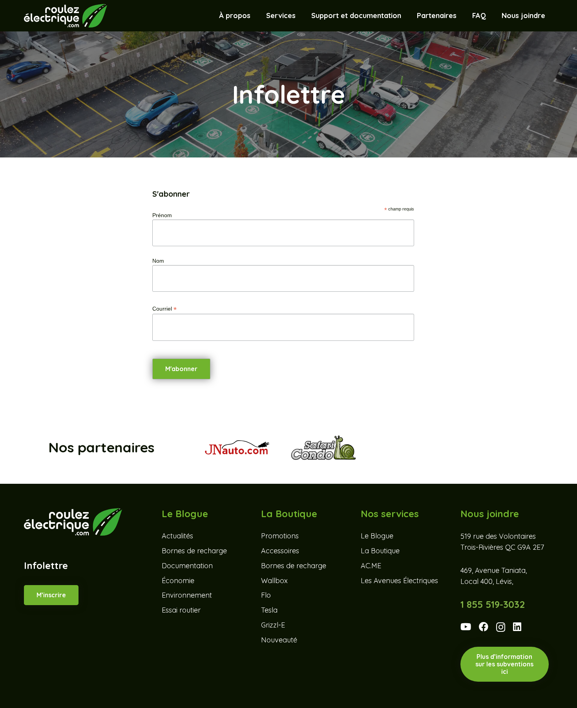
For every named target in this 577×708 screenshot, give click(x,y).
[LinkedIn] (517, 626)
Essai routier (181, 610)
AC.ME (371, 565)
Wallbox (274, 580)
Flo (266, 595)
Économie (178, 580)
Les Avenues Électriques (399, 580)
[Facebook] (483, 626)
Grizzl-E (273, 624)
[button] (300, 16)
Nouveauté (279, 639)
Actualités (177, 535)
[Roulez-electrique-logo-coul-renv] (65, 15)
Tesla (269, 610)
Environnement (187, 595)
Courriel (164, 309)
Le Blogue (377, 535)
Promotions (280, 535)
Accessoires (280, 550)
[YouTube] (465, 626)
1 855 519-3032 (492, 604)
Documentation (187, 565)
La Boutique (380, 550)
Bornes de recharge (194, 550)
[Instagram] (500, 627)
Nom (158, 261)
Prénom (162, 215)
